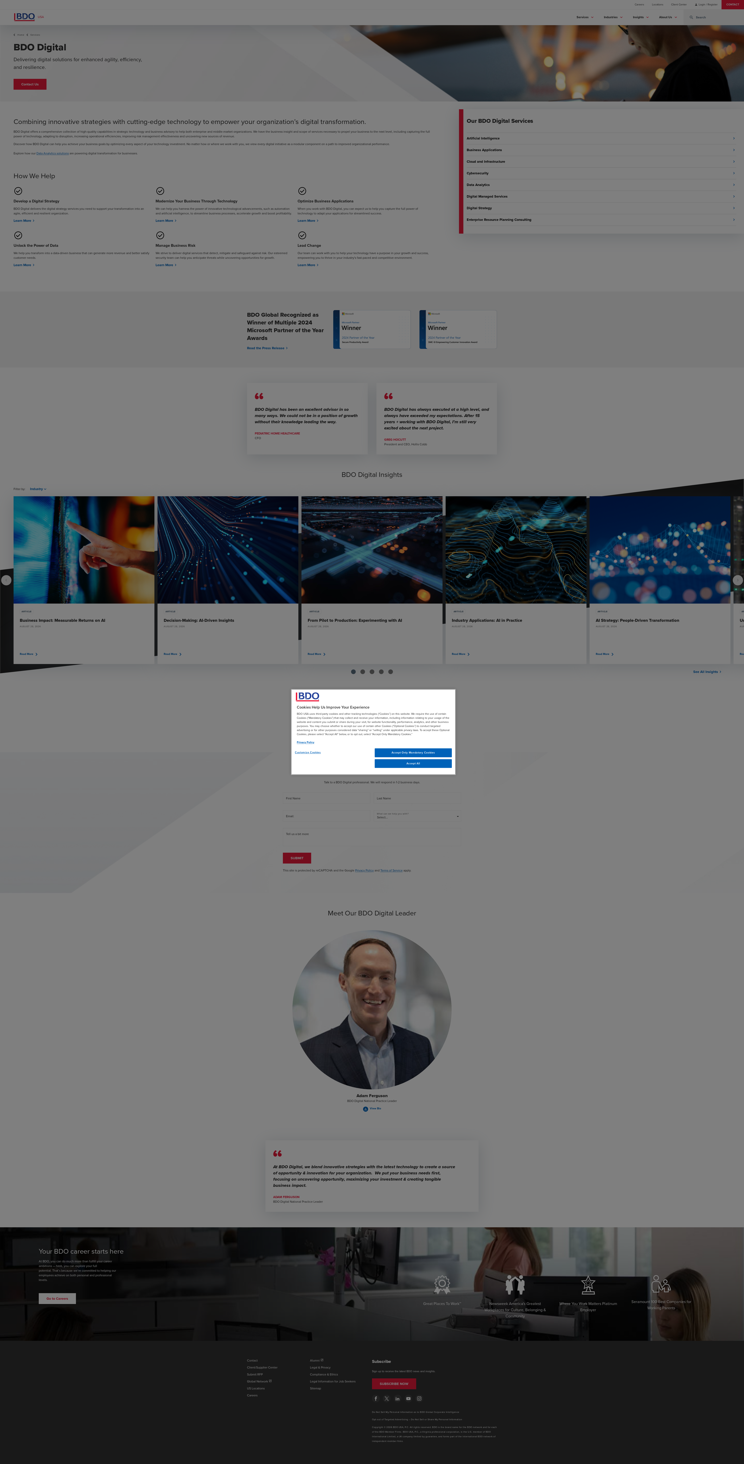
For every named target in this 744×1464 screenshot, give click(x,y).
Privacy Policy (305, 742)
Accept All (413, 763)
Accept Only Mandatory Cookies (413, 753)
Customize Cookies (308, 752)
